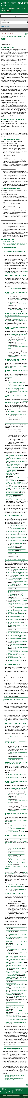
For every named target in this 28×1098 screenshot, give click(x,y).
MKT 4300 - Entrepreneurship (14, 619)
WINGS (3, 10)
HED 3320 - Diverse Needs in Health (16, 525)
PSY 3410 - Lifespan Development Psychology (16, 1019)
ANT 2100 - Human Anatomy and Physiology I (16, 927)
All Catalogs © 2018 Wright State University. (11, 1095)
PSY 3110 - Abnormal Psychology (15, 644)
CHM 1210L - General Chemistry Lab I (16, 385)
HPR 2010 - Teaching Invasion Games (16, 534)
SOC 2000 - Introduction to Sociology (16, 831)
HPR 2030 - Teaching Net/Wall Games (16, 540)
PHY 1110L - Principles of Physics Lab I (15, 1005)
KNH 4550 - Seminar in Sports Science (14, 496)
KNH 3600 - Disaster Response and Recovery (18, 552)
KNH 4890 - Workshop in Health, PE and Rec (17, 555)
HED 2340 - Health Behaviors (12, 467)
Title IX (17, 1097)
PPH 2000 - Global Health (13, 631)
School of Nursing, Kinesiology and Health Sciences (15, 243)
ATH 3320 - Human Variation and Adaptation (18, 600)
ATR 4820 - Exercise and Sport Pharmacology (16, 461)
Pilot (23, 8)
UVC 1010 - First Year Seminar (14, 288)
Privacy (11, 1097)
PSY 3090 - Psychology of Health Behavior (17, 641)
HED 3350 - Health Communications (16, 528)
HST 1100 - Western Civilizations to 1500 (17, 340)
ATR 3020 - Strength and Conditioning (14, 455)
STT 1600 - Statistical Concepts (15, 657)
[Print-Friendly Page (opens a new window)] (26, 34)
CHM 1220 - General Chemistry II (15, 856)
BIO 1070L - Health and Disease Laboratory (17, 414)
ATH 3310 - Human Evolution (14, 598)
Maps (18, 8)
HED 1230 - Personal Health (12, 465)
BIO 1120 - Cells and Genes (14, 884)
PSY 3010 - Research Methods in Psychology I (16, 1010)
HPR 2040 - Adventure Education (15, 543)
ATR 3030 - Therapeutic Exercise (13, 458)
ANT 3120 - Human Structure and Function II (18, 587)
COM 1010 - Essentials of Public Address (17, 889)
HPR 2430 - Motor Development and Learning (16, 474)
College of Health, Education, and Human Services (14, 244)
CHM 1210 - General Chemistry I (15, 382)
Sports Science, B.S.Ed (8, 241)
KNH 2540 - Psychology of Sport (13, 482)
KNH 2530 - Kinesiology (11, 480)
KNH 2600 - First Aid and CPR (12, 486)
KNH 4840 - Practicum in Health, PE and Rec (16, 499)
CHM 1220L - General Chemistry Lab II (16, 859)
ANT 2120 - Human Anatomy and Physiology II (16, 941)
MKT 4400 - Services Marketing (15, 622)
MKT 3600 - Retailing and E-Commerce (16, 616)
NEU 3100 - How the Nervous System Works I (18, 625)
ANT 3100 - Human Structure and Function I (17, 581)
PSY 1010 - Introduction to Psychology (16, 632)
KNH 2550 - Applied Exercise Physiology (15, 483)
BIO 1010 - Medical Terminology (13, 464)
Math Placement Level (15, 766)
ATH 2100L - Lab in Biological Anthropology (17, 595)
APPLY (8, 10)
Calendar (4, 8)
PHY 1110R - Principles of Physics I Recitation (16, 1007)
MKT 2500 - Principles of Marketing (16, 613)
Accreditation (5, 1097)
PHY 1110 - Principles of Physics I (13, 1002)
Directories (12, 8)
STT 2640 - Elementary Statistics (15, 660)
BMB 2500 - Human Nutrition (14, 603)
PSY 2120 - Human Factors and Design (16, 638)
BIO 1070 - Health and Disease (14, 411)
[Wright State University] (5, 1090)
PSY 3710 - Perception (13, 650)
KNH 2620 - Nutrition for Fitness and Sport (15, 488)
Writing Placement (19, 299)
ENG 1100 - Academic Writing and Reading (17, 303)
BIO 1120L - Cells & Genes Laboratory (16, 886)
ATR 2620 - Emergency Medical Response (15, 959)
